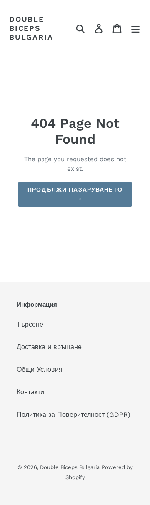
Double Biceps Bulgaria (31, 28)
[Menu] (135, 28)
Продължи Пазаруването (75, 189)
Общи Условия (39, 369)
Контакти (30, 392)
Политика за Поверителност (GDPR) (73, 415)
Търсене (30, 324)
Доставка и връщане (49, 347)
